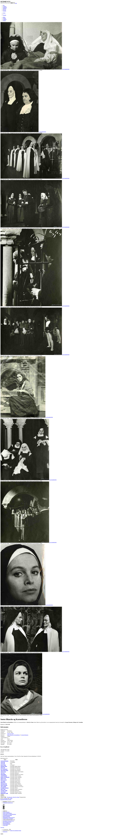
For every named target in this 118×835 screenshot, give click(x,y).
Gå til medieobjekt (65, 69)
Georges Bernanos (24, 734)
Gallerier (4, 6)
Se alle (2, 794)
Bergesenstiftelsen (6, 823)
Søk (3, 5)
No (4, 12)
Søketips (4, 8)
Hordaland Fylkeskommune (8, 820)
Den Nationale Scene (7, 822)
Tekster (4, 20)
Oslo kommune (6, 824)
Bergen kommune (6, 816)
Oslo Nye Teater (10, 733)
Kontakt (4, 10)
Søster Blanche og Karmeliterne (13, 734)
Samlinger (5, 7)
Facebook (5, 798)
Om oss (4, 9)
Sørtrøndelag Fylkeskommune (9, 817)
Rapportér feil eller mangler (5, 799)
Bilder (4, 17)
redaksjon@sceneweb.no (8, 802)
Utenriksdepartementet (7, 815)
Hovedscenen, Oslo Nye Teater (13, 797)
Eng (4, 15)
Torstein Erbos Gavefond (8, 818)
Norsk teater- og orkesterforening (9, 814)
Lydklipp (4, 19)
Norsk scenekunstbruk (7, 813)
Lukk (2, 833)
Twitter (11, 798)
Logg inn (2, 827)
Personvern (5, 831)
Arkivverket (5, 825)
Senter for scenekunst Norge (15, 830)
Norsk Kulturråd (6, 812)
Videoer (4, 18)
